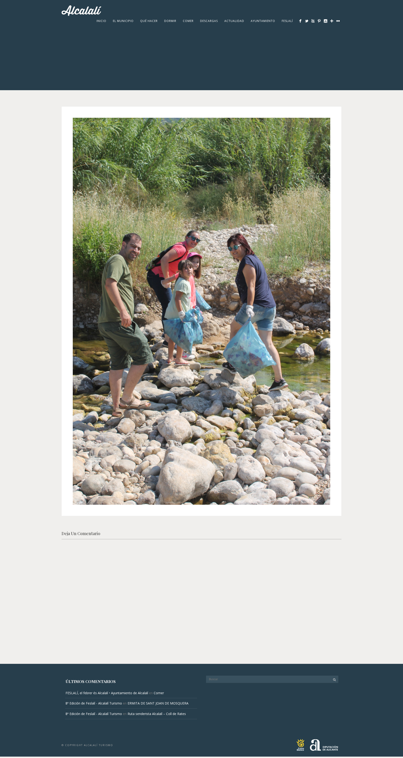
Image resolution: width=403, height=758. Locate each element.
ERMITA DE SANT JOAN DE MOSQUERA (158, 703)
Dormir (170, 21)
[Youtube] (313, 21)
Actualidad (234, 21)
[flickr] (338, 21)
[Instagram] (325, 21)
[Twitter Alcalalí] (306, 21)
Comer (188, 21)
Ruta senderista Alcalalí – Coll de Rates (157, 714)
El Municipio (123, 21)
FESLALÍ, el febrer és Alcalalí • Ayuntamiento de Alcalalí (107, 693)
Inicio (101, 21)
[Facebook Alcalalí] (300, 21)
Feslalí (287, 21)
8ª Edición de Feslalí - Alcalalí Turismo (94, 703)
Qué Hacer (149, 21)
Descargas (209, 21)
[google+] (332, 21)
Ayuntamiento (263, 21)
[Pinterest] (319, 21)
